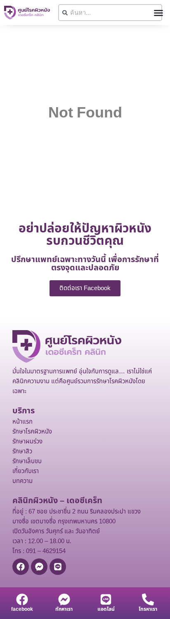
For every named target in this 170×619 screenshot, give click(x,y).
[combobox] (110, 12)
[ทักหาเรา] (64, 599)
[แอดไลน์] (106, 599)
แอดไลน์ (106, 609)
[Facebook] (20, 566)
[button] (158, 12)
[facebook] (22, 599)
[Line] (58, 566)
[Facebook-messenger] (39, 566)
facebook (22, 609)
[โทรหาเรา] (148, 599)
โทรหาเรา (148, 609)
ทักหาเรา (64, 609)
